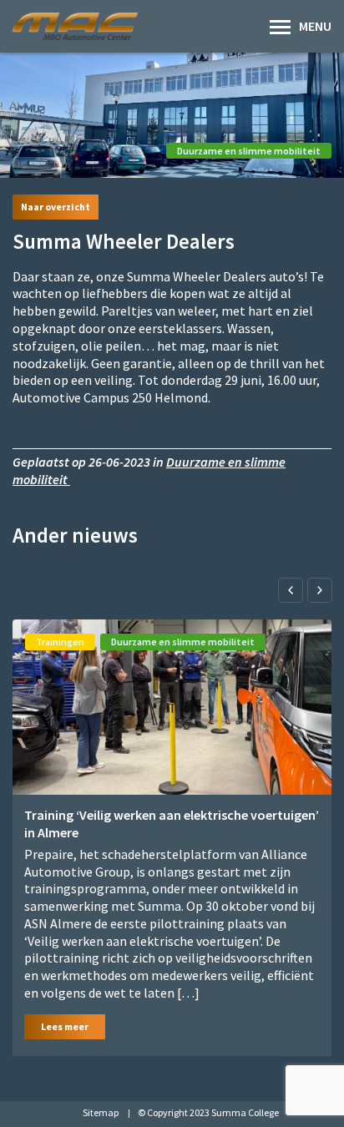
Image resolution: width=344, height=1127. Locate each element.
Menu (315, 26)
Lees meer (65, 1026)
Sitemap (101, 1112)
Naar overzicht (55, 206)
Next (319, 590)
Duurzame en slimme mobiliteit (249, 150)
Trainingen (60, 641)
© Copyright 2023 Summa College (208, 1112)
